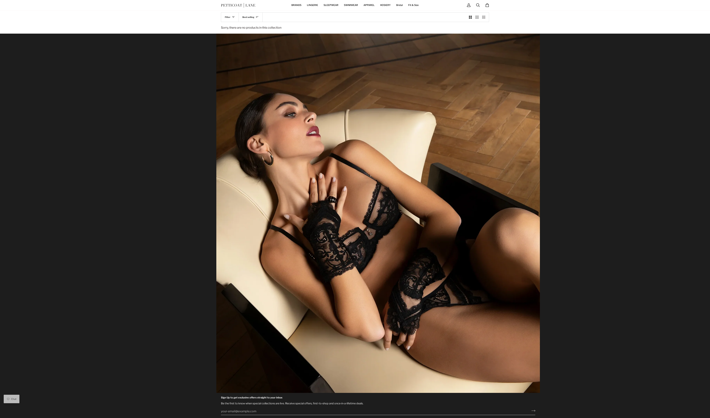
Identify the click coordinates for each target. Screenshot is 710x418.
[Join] (532, 411)
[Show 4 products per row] (484, 17)
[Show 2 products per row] (470, 17)
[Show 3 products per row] (477, 17)
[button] (296, 5)
